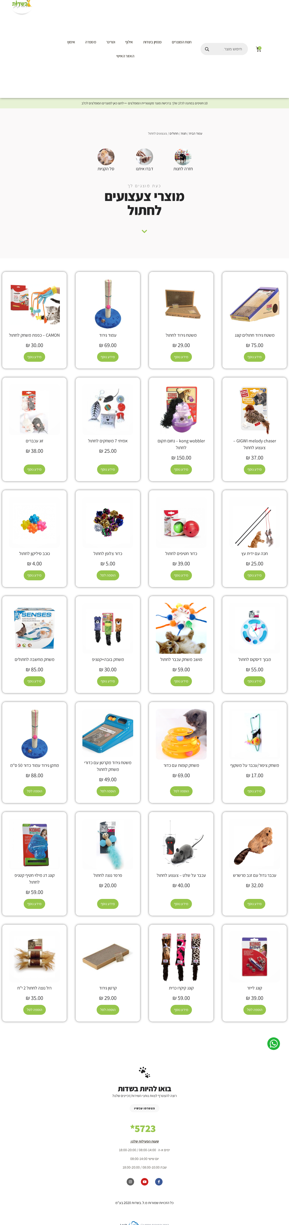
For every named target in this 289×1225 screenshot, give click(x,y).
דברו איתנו (144, 169)
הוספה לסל (108, 575)
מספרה (90, 41)
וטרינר (110, 41)
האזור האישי (125, 55)
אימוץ (71, 41)
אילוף (129, 41)
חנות (183, 133)
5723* (143, 1128)
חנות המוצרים (181, 41)
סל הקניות (106, 169)
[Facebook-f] (159, 1181)
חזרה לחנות (183, 169)
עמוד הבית (195, 133)
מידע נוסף (254, 357)
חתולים (174, 133)
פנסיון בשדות (152, 41)
